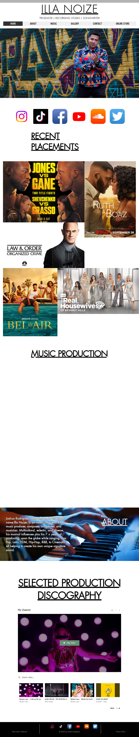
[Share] (112, 610)
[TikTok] (40, 116)
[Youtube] (79, 116)
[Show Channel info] (118, 610)
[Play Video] (31, 693)
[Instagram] (21, 116)
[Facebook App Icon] (59, 116)
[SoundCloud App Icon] (98, 116)
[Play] (13, 390)
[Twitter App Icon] (117, 116)
